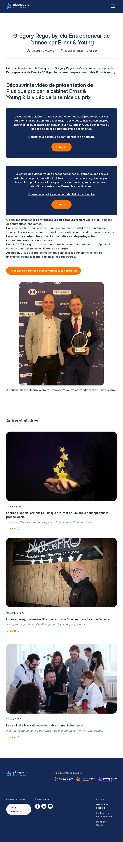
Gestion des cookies (103, 806)
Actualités (101, 799)
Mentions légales (101, 823)
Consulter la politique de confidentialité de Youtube (61, 136)
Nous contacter (16, 809)
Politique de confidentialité (104, 815)
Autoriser (61, 147)
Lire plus (11, 528)
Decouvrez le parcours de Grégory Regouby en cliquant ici (43, 270)
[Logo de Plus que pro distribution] (17, 6)
